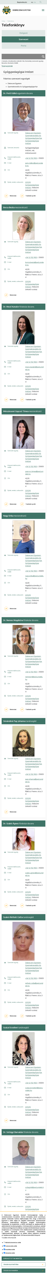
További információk (9, 1238)
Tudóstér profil (31, 196)
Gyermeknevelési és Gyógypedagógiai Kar (23, 87)
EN (35, 2)
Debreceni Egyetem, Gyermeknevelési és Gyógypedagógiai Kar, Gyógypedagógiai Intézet (33, 138)
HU (32, 2)
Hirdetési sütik (10, 1253)
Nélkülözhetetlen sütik (13, 1242)
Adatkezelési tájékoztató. (12, 1235)
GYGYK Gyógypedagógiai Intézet (32, 185)
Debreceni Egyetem (14, 83)
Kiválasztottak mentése (12, 1258)
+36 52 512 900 (31, 158)
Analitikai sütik (10, 1249)
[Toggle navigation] (43, 10)
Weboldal (13, 196)
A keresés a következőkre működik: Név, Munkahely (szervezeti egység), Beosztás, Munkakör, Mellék (23, 62)
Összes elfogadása (10, 1270)
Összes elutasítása (10, 1264)
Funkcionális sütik (11, 1246)
